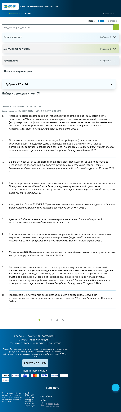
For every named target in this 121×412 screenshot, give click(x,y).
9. (3, 267)
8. (3, 252)
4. (3, 183)
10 (27, 106)
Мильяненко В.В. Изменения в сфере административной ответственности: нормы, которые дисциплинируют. (62, 254)
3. (3, 161)
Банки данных (57, 37)
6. (3, 219)
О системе (55, 343)
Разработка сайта (46, 398)
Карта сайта (52, 388)
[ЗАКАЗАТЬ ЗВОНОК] (116, 388)
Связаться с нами (35, 363)
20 (31, 106)
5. (3, 204)
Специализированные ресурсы (28, 343)
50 (35, 106)
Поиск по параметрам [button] (18, 71)
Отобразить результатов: (13, 107)
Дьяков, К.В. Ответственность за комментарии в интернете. (55, 221)
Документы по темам (57, 48)
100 (39, 106)
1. (3, 116)
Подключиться (16, 14)
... (69, 320)
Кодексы (19, 336)
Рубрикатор (57, 60)
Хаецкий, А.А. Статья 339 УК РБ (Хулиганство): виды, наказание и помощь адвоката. (62, 206)
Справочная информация (34, 339)
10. (3, 295)
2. (3, 140)
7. (3, 234)
